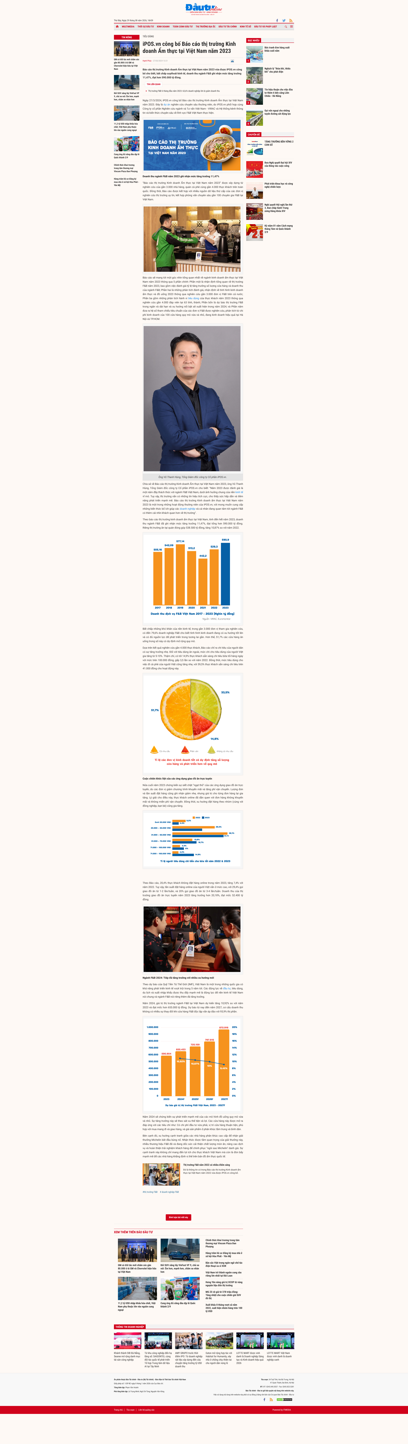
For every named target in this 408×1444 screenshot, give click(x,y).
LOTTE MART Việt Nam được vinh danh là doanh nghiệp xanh (279, 1356)
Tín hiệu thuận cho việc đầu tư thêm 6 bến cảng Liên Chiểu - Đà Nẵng (279, 92)
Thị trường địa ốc (205, 26)
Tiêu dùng (148, 36)
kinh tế (239, 492)
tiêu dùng (193, 298)
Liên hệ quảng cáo (146, 1410)
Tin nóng (126, 37)
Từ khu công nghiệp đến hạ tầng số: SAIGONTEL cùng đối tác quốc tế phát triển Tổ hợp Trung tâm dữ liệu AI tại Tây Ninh (158, 1360)
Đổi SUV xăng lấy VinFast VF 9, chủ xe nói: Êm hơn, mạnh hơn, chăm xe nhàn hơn (126, 96)
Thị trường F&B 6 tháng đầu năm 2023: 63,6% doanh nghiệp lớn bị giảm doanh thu (184, 91)
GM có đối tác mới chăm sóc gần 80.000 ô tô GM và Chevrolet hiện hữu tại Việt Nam (137, 1268)
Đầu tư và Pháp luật (265, 26)
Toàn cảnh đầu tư (183, 26)
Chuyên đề (254, 134)
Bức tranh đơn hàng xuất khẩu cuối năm (277, 49)
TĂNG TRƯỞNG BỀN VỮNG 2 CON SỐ (279, 143)
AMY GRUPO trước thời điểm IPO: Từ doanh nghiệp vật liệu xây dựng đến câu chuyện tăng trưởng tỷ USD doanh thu (188, 1360)
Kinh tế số (245, 26)
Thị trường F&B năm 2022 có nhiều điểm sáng (206, 1164)
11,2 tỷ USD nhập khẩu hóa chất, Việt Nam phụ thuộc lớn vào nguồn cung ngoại (126, 127)
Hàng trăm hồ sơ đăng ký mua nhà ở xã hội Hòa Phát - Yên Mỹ (126, 182)
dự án (167, 104)
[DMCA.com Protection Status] (284, 1399)
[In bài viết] (232, 61)
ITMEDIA (287, 1410)
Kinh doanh (163, 26)
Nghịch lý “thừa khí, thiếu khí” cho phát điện (277, 70)
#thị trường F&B (150, 1192)
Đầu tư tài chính (228, 26)
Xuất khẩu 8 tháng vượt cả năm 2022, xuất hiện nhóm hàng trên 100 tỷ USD (224, 1308)
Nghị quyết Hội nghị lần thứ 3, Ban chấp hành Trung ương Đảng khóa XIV (278, 207)
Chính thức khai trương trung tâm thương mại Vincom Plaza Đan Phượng (126, 168)
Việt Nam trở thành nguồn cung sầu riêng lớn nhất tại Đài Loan (223, 1274)
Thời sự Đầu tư (146, 26)
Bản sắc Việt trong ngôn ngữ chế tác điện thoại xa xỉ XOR (224, 1264)
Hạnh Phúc (147, 61)
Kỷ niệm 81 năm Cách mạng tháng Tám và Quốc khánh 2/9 (279, 228)
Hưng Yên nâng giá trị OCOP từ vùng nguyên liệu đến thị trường (224, 1284)
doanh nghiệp (187, 508)
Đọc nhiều (253, 40)
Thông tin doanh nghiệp (130, 1326)
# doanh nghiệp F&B (169, 1192)
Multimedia (128, 26)
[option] (127, 1347)
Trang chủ (118, 1410)
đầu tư (227, 988)
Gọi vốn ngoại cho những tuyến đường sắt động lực (278, 112)
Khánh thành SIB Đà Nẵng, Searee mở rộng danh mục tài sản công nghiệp (127, 1356)
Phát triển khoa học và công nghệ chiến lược (279, 185)
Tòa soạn (130, 1410)
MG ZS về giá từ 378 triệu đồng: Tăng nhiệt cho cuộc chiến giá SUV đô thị (223, 1295)
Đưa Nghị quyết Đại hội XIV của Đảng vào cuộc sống (278, 164)
